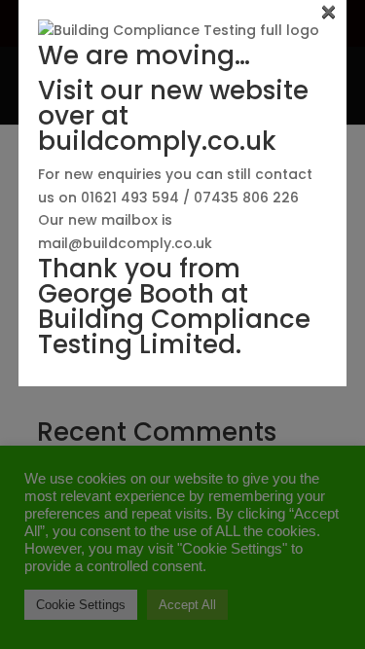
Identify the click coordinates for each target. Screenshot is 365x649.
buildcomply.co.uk (157, 141)
